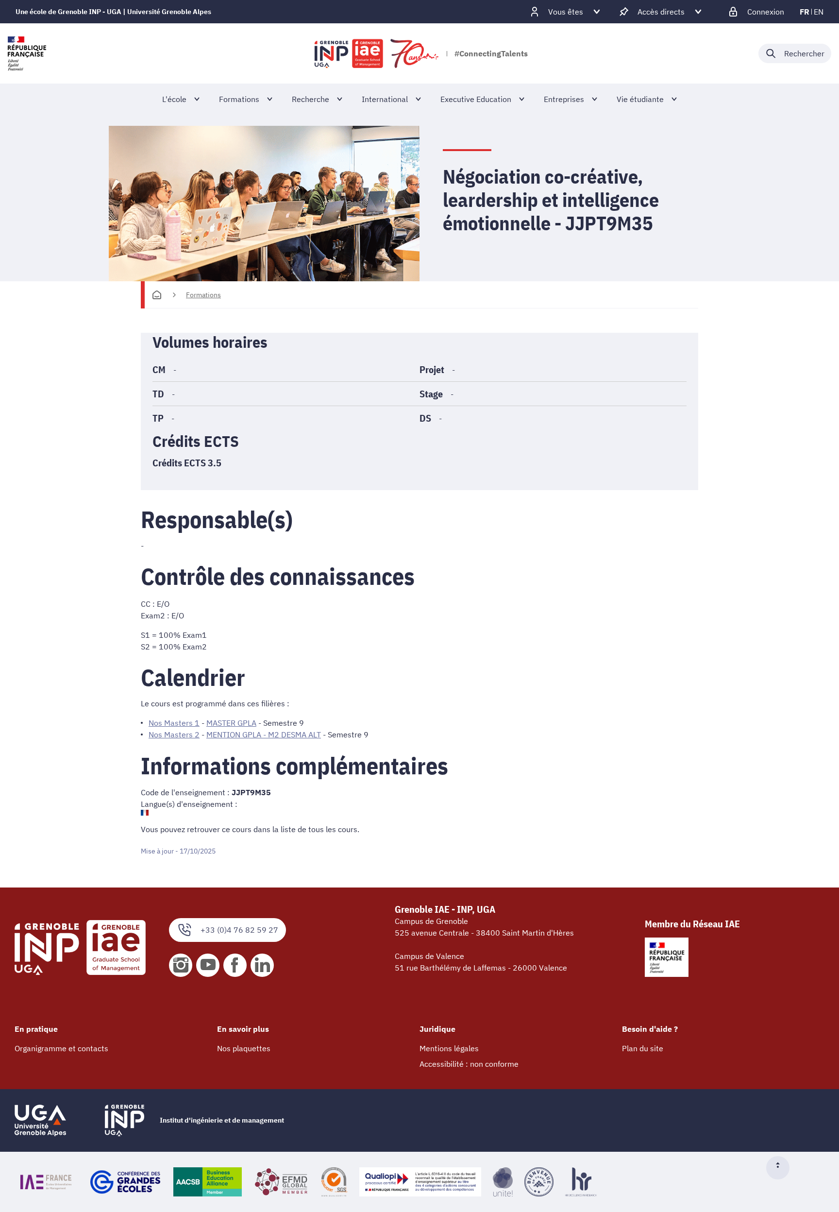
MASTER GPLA (231, 723)
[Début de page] (781, 1167)
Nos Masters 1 (174, 723)
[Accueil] (157, 295)
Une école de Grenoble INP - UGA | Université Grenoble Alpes (113, 11)
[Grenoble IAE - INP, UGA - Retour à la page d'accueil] (377, 53)
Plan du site (642, 1048)
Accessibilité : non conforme (469, 1064)
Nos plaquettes (243, 1048)
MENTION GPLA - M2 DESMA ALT (263, 734)
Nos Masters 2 (174, 734)
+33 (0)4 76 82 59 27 (239, 930)
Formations (203, 294)
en (818, 12)
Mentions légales (449, 1048)
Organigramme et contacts (61, 1048)
